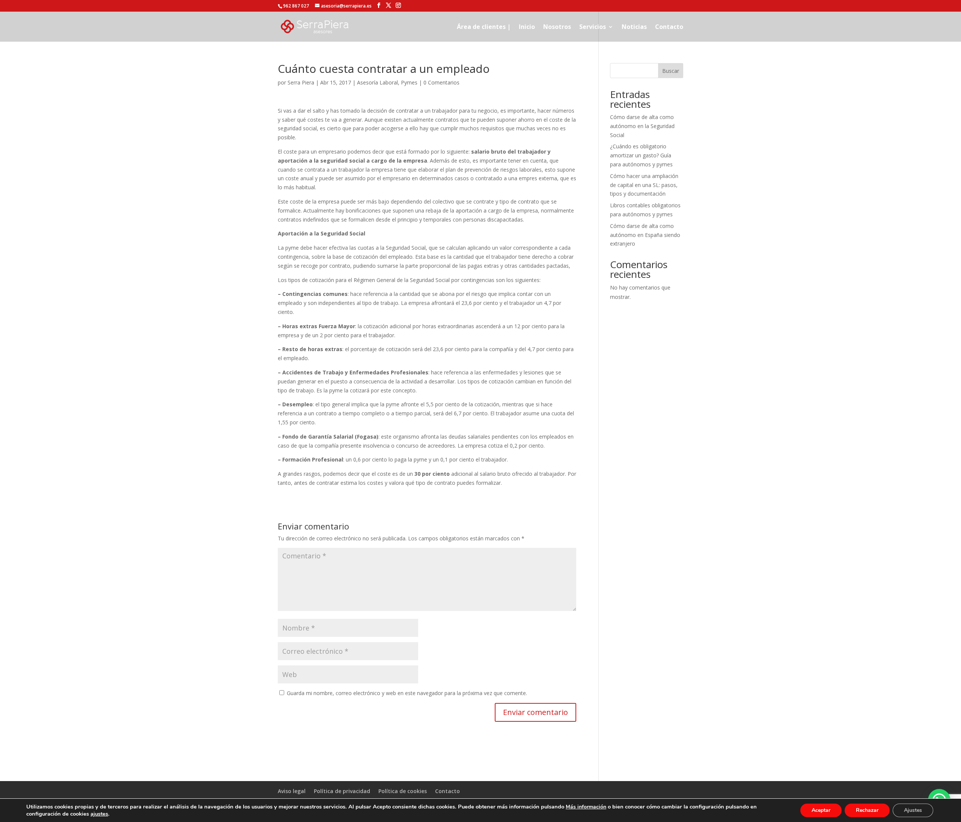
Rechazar (867, 810)
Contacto (669, 27)
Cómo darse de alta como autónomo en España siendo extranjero (645, 234)
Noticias (634, 27)
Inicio (527, 27)
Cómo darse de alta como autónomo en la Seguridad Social (642, 126)
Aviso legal (292, 791)
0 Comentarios (441, 82)
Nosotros (557, 27)
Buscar (670, 70)
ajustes (99, 813)
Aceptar (821, 810)
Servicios (592, 27)
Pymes (409, 82)
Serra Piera (301, 82)
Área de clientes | (484, 27)
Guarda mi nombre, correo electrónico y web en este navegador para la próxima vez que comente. (407, 693)
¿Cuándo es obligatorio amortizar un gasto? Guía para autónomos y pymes (641, 155)
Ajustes (913, 810)
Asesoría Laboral (377, 82)
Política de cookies (402, 791)
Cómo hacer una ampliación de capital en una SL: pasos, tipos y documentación (644, 185)
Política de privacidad (342, 791)
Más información (586, 806)
